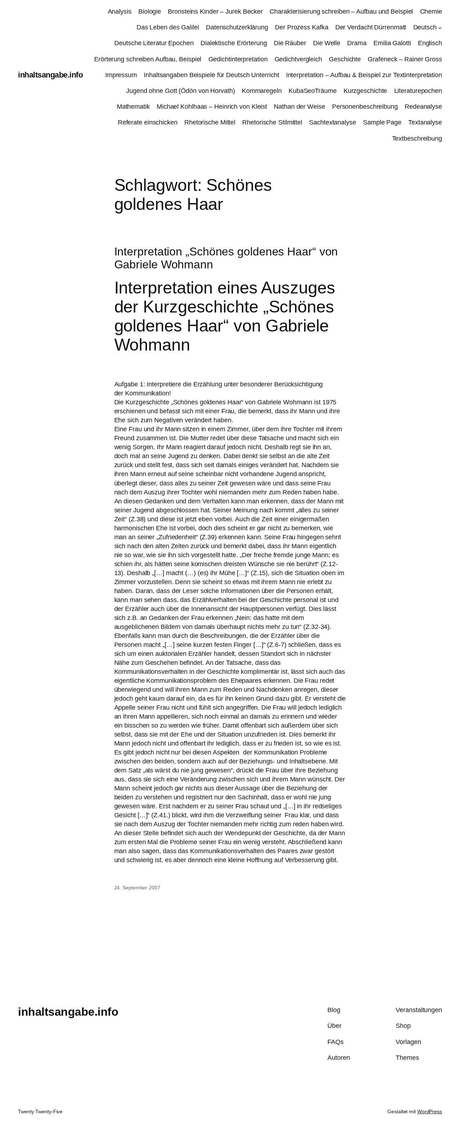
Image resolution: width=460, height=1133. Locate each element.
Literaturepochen (418, 90)
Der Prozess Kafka (301, 27)
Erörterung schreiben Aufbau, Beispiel (147, 59)
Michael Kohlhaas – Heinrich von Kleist (212, 106)
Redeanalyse (423, 106)
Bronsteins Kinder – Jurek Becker (215, 11)
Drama (357, 43)
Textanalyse (425, 122)
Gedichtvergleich (298, 59)
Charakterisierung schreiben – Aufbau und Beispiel (341, 11)
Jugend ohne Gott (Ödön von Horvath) (180, 90)
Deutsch (425, 27)
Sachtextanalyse (332, 122)
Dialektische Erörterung (234, 43)
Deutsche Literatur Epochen (153, 43)
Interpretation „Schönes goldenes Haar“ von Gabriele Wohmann (226, 258)
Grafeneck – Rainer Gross (405, 59)
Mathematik (133, 106)
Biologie (149, 11)
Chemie (431, 11)
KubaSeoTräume (313, 90)
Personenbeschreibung (365, 106)
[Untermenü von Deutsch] (440, 27)
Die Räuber (290, 43)
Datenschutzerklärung (237, 27)
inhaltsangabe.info (50, 74)
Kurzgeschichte (365, 90)
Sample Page (382, 122)
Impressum (121, 75)
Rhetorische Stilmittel (272, 122)
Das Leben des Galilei (168, 27)
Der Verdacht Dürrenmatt (370, 27)
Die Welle (326, 43)
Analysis (120, 11)
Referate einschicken (148, 122)
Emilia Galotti (392, 43)
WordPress (429, 1111)
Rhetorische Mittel (209, 122)
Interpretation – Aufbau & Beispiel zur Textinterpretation (364, 75)
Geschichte (345, 59)
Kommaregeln (262, 90)
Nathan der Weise (299, 106)
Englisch (430, 43)
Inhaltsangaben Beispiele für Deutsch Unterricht (211, 75)
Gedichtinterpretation (238, 59)
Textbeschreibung (417, 138)
